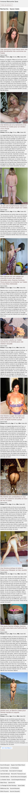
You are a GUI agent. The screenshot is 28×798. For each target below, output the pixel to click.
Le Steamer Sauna (5, 779)
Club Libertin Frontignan (15, 771)
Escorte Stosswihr (15, 791)
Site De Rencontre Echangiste (18, 776)
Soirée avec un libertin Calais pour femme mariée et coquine (13, 711)
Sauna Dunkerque (5, 773)
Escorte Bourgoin (5, 765)
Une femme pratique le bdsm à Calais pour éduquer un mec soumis (13, 569)
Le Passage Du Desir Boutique (8, 785)
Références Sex (4, 788)
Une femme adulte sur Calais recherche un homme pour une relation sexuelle (11, 342)
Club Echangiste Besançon (18, 779)
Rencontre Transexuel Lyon (18, 773)
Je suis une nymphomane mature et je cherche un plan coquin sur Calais (13, 207)
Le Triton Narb (4, 771)
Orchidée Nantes (4, 776)
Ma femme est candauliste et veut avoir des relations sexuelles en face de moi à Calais (13, 498)
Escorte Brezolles (15, 788)
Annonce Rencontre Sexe (9, 1)
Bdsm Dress (3, 782)
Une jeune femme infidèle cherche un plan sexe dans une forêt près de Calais (13, 628)
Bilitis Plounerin (4, 791)
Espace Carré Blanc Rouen (18, 765)
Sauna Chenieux (4, 768)
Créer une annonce (6, 5)
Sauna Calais (21, 785)
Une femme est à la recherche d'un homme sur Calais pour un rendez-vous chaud (13, 127)
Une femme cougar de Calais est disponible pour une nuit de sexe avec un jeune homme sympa (12, 418)
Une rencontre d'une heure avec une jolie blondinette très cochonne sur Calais (13, 51)
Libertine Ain (11, 782)
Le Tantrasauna (14, 768)
